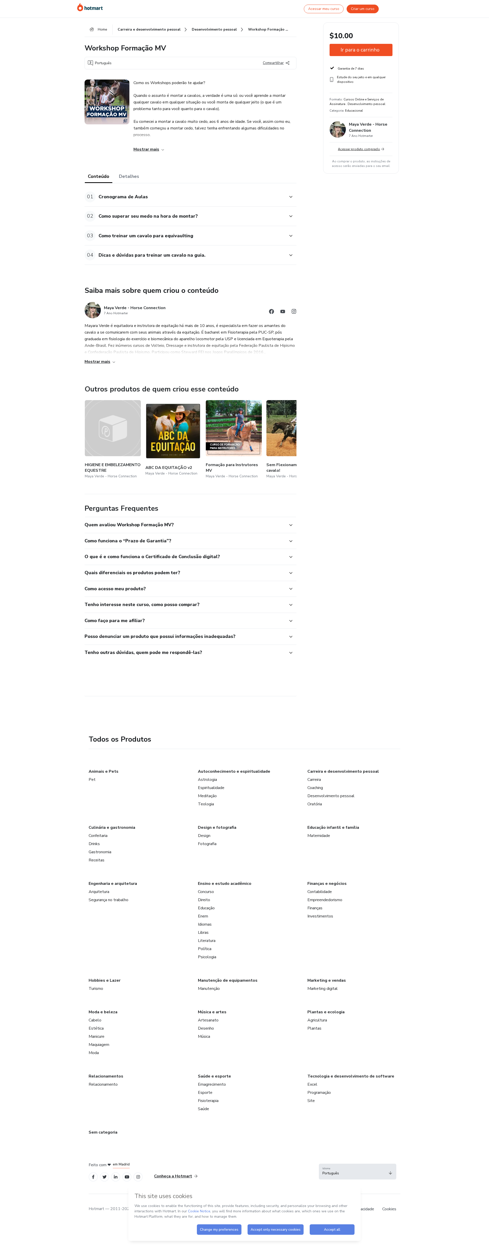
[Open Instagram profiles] (138, 1177)
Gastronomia (100, 852)
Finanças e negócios (327, 883)
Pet (92, 779)
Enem (203, 916)
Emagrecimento (212, 1084)
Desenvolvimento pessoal (331, 796)
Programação (319, 1092)
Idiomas (205, 924)
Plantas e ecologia (326, 1012)
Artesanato (208, 1020)
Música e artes (212, 1012)
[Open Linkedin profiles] (115, 1177)
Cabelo (95, 1020)
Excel (312, 1084)
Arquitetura (99, 892)
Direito (204, 900)
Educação (206, 908)
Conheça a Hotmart (173, 1176)
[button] (185, 196)
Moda (94, 1053)
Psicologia (207, 957)
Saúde (203, 1109)
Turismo (96, 988)
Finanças (314, 908)
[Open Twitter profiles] (104, 1177)
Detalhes (129, 176)
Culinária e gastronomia (112, 827)
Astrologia (207, 779)
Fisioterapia (208, 1101)
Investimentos (320, 916)
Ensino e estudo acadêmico (224, 883)
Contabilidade (319, 892)
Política (204, 949)
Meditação (207, 796)
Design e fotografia (217, 827)
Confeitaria (98, 835)
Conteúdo (98, 176)
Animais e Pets (103, 771)
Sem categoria (103, 1132)
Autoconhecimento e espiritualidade (234, 771)
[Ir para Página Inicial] (90, 7)
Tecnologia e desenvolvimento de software (350, 1076)
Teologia (206, 804)
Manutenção (209, 988)
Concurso (206, 892)
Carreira (314, 779)
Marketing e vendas (326, 980)
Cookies (389, 1209)
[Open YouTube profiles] (127, 1177)
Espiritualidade (211, 788)
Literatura (206, 940)
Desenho (206, 1028)
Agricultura (317, 1020)
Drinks (94, 844)
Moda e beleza (103, 1012)
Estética (96, 1028)
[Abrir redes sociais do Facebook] (271, 312)
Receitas (96, 860)
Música (204, 1036)
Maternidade (318, 835)
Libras (203, 932)
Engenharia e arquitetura (113, 883)
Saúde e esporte (214, 1076)
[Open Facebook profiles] (93, 1177)
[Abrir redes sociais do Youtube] (282, 312)
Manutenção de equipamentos (227, 980)
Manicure (96, 1036)
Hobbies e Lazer (104, 980)
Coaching (315, 788)
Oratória (314, 804)
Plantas (314, 1028)
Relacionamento (103, 1084)
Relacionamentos (106, 1076)
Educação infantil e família (333, 827)
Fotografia (207, 844)
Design (204, 835)
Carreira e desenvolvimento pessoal (343, 771)
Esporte (205, 1092)
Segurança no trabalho (108, 900)
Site (311, 1101)
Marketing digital (322, 988)
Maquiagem (99, 1044)
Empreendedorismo (324, 900)
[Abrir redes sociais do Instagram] (293, 312)
